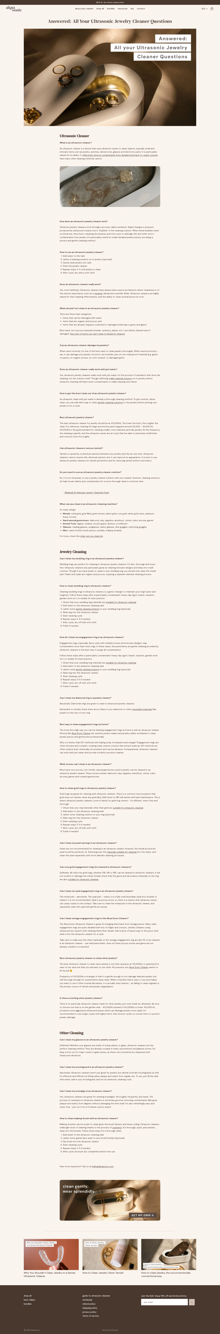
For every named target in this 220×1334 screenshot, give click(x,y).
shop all (27, 1295)
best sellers (29, 1299)
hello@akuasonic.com (103, 1166)
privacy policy (89, 1311)
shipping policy (89, 1307)
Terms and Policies (110, 1330)
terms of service (90, 1315)
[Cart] (212, 8)
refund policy (88, 1303)
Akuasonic (35, 1330)
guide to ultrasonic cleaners (96, 1295)
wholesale (87, 1299)
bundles (28, 1303)
